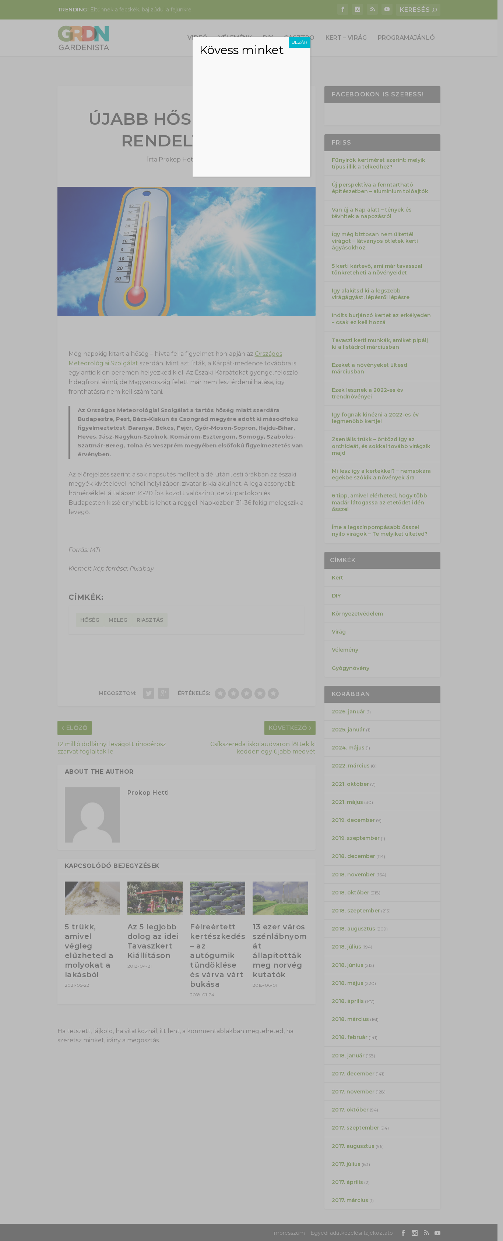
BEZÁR (299, 42)
